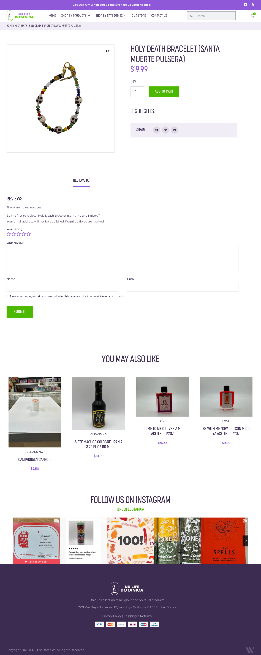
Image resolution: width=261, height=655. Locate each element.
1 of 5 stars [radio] (9, 234)
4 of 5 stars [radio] (23, 234)
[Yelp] (252, 4)
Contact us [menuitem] (159, 16)
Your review (15, 243)
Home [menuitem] (52, 16)
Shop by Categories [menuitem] (109, 16)
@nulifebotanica (130, 509)
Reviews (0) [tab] (81, 182)
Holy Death (21, 26)
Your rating (15, 229)
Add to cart (164, 92)
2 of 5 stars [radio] (14, 234)
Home (10, 26)
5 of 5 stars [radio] (28, 234)
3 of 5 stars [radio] (19, 234)
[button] (108, 51)
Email (131, 279)
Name (11, 279)
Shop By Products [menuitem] (73, 16)
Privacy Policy (111, 616)
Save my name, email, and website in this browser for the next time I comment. (67, 296)
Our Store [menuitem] (139, 16)
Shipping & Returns (138, 616)
